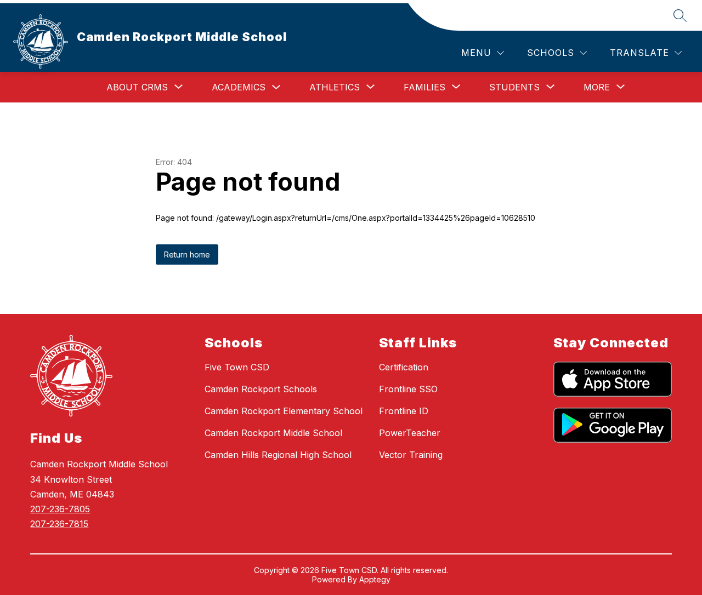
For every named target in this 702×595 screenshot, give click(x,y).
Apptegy (374, 579)
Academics (238, 87)
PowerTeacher (409, 432)
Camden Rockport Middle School (273, 432)
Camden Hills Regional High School (278, 454)
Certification (403, 367)
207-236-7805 (60, 509)
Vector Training (411, 454)
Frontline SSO (408, 389)
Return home (187, 254)
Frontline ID (403, 410)
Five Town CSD (237, 367)
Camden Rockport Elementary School (284, 410)
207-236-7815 (59, 523)
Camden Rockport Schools (261, 389)
